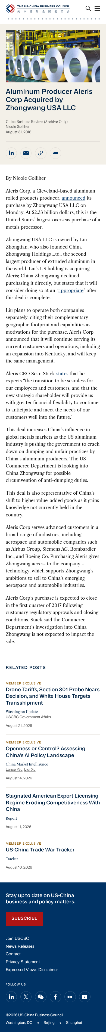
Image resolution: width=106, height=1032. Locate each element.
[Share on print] (55, 153)
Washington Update (22, 712)
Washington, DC (19, 1023)
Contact (13, 954)
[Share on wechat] (40, 997)
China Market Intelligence (27, 764)
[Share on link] (40, 153)
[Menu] (97, 8)
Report (11, 818)
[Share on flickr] (70, 997)
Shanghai (74, 1023)
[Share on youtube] (85, 997)
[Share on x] (26, 997)
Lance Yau (14, 769)
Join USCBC (17, 939)
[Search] (88, 8)
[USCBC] (38, 8)
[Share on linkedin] (11, 153)
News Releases (20, 946)
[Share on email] (26, 153)
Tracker (12, 859)
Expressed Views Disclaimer (32, 970)
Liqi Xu (30, 769)
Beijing (49, 1023)
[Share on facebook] (55, 997)
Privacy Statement (23, 962)
